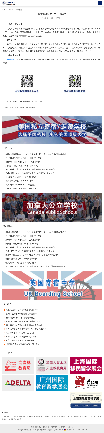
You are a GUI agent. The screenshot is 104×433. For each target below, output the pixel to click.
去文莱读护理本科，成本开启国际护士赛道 (23, 158)
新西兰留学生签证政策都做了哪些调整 (21, 344)
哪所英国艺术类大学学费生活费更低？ (21, 262)
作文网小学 (86, 416)
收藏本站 (70, 427)
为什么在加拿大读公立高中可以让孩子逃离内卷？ (26, 329)
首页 (3, 9)
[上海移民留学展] (86, 365)
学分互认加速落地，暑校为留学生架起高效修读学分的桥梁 (30, 169)
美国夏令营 (14, 416)
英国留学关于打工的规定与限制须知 (20, 317)
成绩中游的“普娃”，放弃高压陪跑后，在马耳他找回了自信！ (30, 173)
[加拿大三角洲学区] (18, 383)
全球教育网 (6, 416)
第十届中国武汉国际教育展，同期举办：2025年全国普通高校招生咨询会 (36, 266)
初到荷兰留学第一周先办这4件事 (19, 180)
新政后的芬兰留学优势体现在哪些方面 (21, 310)
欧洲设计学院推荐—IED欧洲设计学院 (21, 258)
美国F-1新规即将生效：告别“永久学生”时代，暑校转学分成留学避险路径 (36, 154)
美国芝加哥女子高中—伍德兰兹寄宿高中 (22, 165)
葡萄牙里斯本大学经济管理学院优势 (20, 313)
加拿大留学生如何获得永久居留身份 (20, 336)
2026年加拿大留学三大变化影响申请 (22, 107)
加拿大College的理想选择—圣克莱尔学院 (22, 161)
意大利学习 (63, 416)
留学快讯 (19, 9)
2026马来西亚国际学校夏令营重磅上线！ (22, 321)
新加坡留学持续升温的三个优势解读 (20, 184)
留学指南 (10, 9)
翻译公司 (22, 416)
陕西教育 (94, 416)
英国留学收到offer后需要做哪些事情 (20, 188)
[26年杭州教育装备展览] (86, 383)
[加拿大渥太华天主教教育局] (52, 365)
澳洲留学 (39, 416)
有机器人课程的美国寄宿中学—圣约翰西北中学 (26, 101)
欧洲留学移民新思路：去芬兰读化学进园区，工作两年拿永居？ (32, 255)
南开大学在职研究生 (74, 416)
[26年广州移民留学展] (52, 383)
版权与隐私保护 (36, 427)
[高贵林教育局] (18, 365)
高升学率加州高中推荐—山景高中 (19, 332)
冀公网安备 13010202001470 (76, 430)
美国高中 (11, 59)
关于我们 (62, 427)
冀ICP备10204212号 (56, 430)
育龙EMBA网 (30, 416)
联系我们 (54, 427)
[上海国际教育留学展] (86, 400)
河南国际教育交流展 (14, 419)
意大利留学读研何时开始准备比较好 (20, 177)
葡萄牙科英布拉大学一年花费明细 (19, 340)
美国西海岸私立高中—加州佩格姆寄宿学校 (23, 325)
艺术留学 (46, 416)
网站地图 (46, 427)
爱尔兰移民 (54, 416)
